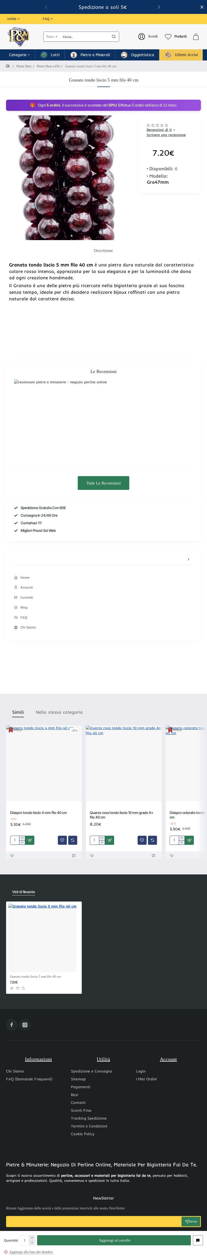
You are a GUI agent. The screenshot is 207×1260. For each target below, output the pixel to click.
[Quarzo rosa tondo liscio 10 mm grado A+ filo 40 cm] (124, 763)
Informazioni (38, 1059)
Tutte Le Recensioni (103, 482)
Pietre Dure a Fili (48, 66)
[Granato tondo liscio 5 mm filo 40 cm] (42, 938)
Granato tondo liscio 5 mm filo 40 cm (35, 976)
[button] (114, 1240)
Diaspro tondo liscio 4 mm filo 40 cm (38, 812)
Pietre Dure (24, 66)
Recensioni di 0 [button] (159, 130)
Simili (18, 712)
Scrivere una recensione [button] (166, 135)
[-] (32, 1242)
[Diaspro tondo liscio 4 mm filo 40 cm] (44, 763)
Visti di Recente (23, 892)
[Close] (202, 7)
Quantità (11, 1240)
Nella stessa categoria (59, 712)
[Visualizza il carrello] (196, 37)
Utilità (103, 1059)
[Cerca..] (114, 36)
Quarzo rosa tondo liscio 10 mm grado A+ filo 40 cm (121, 814)
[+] (32, 1237)
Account (168, 1059)
